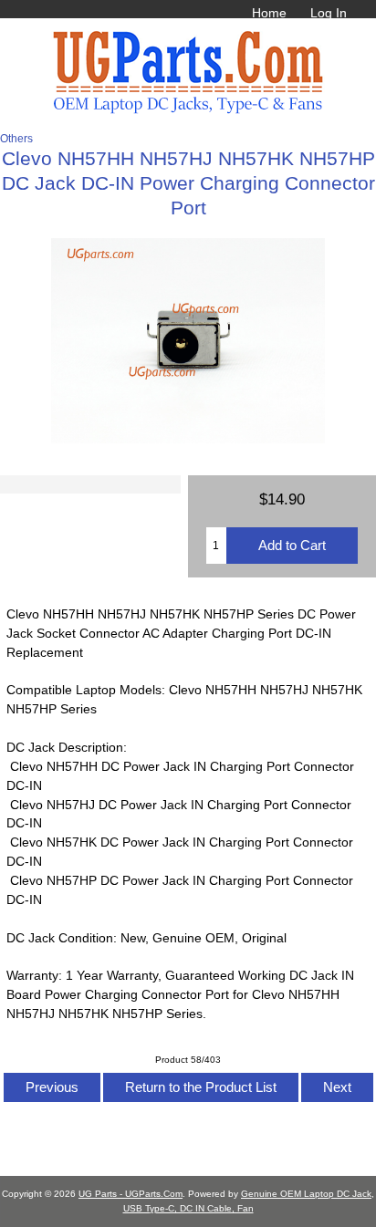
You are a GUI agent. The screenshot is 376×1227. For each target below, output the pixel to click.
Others (16, 138)
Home (269, 12)
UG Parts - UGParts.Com (130, 1194)
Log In (328, 12)
